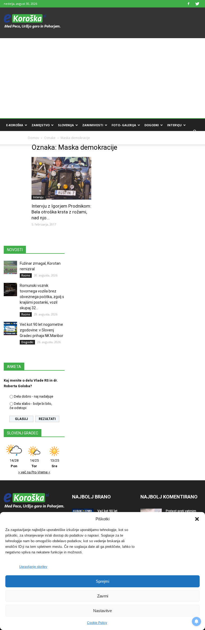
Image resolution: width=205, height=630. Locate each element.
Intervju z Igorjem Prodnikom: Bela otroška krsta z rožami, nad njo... (61, 211)
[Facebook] (188, 3)
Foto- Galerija (124, 125)
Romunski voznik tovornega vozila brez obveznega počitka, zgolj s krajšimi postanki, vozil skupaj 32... (42, 296)
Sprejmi (102, 581)
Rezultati (47, 419)
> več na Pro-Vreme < (34, 472)
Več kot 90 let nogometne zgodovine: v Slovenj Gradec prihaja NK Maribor (41, 330)
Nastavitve (102, 610)
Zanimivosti (92, 125)
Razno (25, 275)
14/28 (14, 463)
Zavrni (102, 596)
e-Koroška (14, 125)
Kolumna (14, 138)
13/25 (54, 463)
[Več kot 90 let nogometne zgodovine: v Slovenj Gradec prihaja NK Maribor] (10, 328)
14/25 (34, 463)
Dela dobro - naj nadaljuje (33, 396)
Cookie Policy (97, 623)
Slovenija (66, 125)
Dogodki (151, 125)
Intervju (174, 125)
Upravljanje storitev (33, 567)
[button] (197, 519)
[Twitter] (197, 3)
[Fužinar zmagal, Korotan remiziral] (10, 267)
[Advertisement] (102, 78)
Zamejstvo (40, 125)
